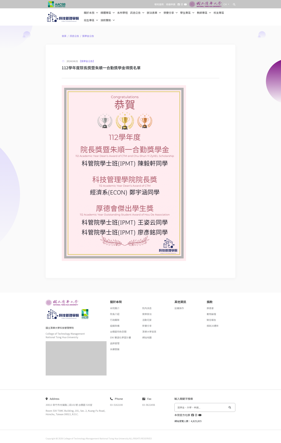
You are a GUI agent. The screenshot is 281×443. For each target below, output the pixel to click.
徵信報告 (211, 320)
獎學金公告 (88, 36)
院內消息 (147, 308)
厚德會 (210, 308)
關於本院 (89, 12)
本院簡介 (114, 308)
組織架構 (114, 325)
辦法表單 (152, 12)
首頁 (64, 36)
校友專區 (219, 12)
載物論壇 (211, 314)
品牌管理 (114, 343)
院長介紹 (114, 314)
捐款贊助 (106, 20)
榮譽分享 (169, 12)
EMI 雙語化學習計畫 (120, 337)
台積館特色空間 (118, 331)
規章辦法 (147, 314)
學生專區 (185, 12)
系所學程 (122, 12)
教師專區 (202, 12)
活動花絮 (147, 320)
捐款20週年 (213, 325)
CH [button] (225, 4)
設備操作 (179, 308)
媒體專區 (106, 12)
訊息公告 (135, 12)
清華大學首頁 (149, 331)
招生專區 (89, 20)
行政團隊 (114, 320)
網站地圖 (147, 337)
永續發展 (114, 349)
